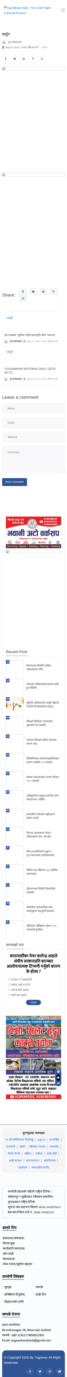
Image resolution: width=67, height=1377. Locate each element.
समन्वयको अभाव (20, 990)
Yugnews (41, 1357)
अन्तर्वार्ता (10, 1146)
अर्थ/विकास (50, 1160)
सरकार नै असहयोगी (21, 979)
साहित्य (39, 1153)
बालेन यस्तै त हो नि (20, 985)
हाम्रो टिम (41, 1294)
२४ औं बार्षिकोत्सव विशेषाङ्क (19, 1139)
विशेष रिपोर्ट (14, 1153)
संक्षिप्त (27, 1153)
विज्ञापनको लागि (14, 1302)
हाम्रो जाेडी (52, 1153)
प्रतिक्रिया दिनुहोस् (14, 1294)
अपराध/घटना (32, 1160)
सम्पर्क (39, 1287)
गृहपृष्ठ (7, 1287)
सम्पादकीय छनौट (40, 1167)
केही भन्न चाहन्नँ (18, 995)
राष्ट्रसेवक (22, 1167)
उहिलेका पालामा (37, 1146)
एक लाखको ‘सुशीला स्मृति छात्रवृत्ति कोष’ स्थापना (29, 335)
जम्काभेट (54, 1146)
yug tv (41, 1139)
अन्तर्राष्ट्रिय (54, 1139)
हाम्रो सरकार (15, 1160)
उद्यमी (22, 1146)
